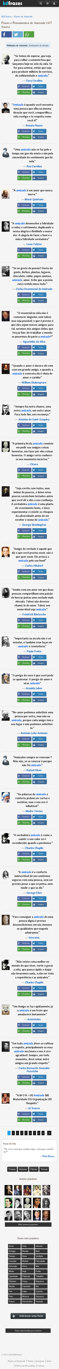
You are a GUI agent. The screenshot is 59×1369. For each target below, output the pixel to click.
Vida (24, 1246)
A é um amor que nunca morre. (33, 192)
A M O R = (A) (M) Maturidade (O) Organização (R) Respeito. (32, 1099)
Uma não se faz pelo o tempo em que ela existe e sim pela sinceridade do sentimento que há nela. (32, 155)
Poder (38, 1271)
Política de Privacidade (25, 1365)
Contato (40, 1365)
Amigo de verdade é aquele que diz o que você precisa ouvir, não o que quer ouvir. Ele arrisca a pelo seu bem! (32, 554)
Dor (37, 1286)
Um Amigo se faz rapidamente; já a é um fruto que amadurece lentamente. (33, 1010)
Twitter (31, 1361)
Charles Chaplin (34, 848)
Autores (23, 1169)
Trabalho (39, 1276)
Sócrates (34, 937)
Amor (11, 1246)
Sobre (49, 1361)
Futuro (12, 1301)
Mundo (25, 1251)
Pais (11, 1296)
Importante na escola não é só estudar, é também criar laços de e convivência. (32, 642)
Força (24, 1281)
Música (25, 1296)
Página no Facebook (16, 1361)
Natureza (40, 1281)
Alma (24, 1266)
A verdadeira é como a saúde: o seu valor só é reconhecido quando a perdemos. (32, 839)
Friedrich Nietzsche (34, 614)
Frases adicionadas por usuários (28, 1330)
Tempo (12, 1256)
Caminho (26, 1286)
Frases (12, 1169)
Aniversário (27, 1301)
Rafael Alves (34, 770)
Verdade (39, 1256)
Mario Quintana (34, 199)
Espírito (39, 1291)
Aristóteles (34, 1019)
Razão (12, 1286)
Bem (38, 1251)
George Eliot (34, 893)
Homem (39, 1246)
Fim (10, 1291)
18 (49, 1133)
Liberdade (13, 1276)
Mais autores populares (28, 1224)
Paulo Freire (34, 651)
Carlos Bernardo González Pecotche (34, 1069)
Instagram (40, 1361)
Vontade (39, 1301)
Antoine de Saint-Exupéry (34, 419)
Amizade (13, 1266)
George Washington (34, 525)
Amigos (12, 1251)
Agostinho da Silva (34, 341)
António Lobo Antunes (34, 733)
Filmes (34, 1169)
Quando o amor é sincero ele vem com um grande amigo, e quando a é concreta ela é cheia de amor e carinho (32, 371)
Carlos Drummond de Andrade (34, 289)
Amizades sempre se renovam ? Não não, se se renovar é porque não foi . (32, 761)
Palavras (26, 1276)
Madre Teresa (34, 811)
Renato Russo (34, 125)
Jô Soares (34, 1108)
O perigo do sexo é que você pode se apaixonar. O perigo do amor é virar (33, 679)
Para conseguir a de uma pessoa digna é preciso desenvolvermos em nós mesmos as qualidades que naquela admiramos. (33, 924)
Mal (37, 1266)
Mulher (25, 1261)
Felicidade (40, 1261)
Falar (24, 1291)
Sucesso (40, 1296)
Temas (44, 1169)
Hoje (24, 1271)
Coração (12, 1261)
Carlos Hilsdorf (34, 565)
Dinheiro (12, 1281)
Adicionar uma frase (31, 1316)
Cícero (34, 464)
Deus (24, 1256)
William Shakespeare (34, 382)
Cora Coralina (34, 80)
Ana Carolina (34, 166)
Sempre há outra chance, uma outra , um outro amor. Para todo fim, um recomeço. (32, 410)
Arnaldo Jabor (34, 688)
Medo (11, 1271)
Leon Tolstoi (34, 244)
